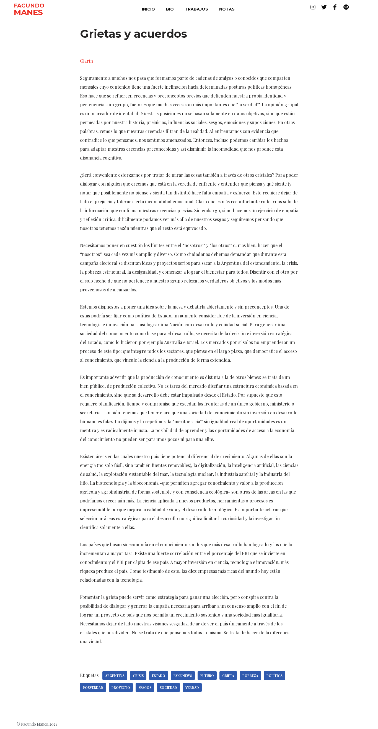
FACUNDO (29, 5)
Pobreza (250, 675)
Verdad (192, 687)
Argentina (115, 675)
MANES (28, 12)
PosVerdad (93, 687)
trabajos (196, 9)
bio (170, 9)
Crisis (138, 675)
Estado (158, 675)
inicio (148, 9)
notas (227, 9)
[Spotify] (346, 7)
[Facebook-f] (335, 7)
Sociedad (168, 687)
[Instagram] (313, 7)
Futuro (207, 675)
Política (274, 675)
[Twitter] (324, 7)
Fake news (183, 675)
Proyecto (121, 687)
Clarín (86, 61)
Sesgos (144, 687)
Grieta (228, 675)
